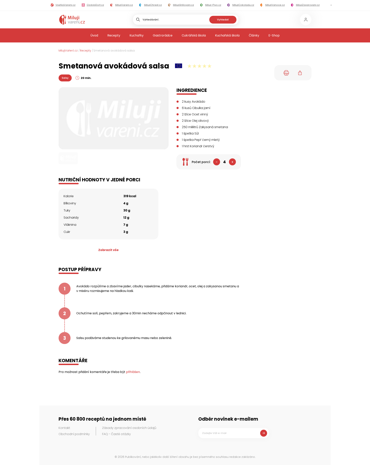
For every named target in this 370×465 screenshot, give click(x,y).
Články (254, 35)
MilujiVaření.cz (68, 50)
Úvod (94, 35)
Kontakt (64, 428)
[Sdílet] (300, 72)
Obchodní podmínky (74, 434)
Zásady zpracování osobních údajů (129, 428)
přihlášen (133, 372)
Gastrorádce (162, 35)
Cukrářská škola (194, 35)
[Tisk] (286, 72)
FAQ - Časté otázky (116, 434)
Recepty (113, 35)
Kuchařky (137, 35)
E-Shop (274, 35)
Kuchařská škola (227, 35)
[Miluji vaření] (72, 20)
